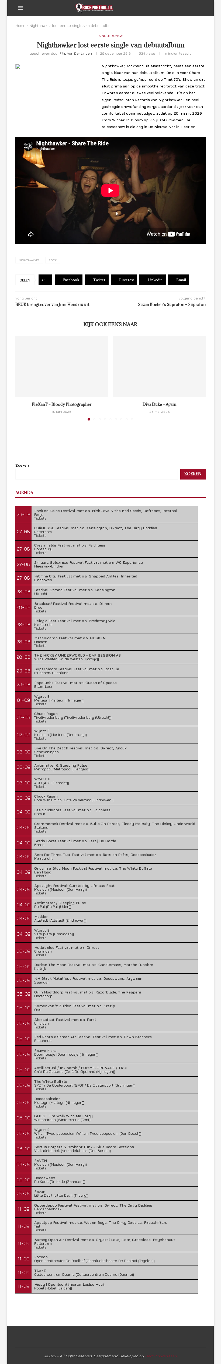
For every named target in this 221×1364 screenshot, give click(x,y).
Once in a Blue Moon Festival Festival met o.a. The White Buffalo (93, 868)
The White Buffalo (50, 1081)
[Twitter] (180, 8)
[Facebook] (175, 8)
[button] (22, 377)
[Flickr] (192, 8)
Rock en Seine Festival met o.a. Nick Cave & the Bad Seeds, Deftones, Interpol (105, 510)
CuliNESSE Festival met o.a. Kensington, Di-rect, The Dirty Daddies (95, 528)
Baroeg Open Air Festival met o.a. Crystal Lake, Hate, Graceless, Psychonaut (104, 1239)
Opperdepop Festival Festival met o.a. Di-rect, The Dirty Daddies (93, 1205)
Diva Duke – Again (159, 404)
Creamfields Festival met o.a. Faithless (69, 545)
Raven (39, 1191)
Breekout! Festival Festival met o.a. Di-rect (73, 603)
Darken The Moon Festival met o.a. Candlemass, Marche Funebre (93, 964)
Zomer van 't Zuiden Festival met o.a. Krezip (74, 1005)
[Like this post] (47, 279)
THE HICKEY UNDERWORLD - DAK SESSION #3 (77, 655)
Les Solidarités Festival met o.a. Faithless (72, 810)
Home (20, 25)
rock (53, 260)
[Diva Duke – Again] (159, 366)
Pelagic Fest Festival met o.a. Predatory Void (74, 620)
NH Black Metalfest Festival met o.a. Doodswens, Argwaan (88, 978)
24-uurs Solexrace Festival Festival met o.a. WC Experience (88, 562)
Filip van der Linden (76, 53)
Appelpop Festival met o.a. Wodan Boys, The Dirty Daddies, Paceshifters (100, 1222)
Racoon (41, 1256)
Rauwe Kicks (45, 1050)
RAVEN (40, 1160)
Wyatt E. (42, 696)
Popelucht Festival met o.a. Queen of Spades (75, 682)
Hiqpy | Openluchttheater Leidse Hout (69, 1284)
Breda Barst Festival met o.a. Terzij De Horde (75, 840)
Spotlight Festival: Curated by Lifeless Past (74, 885)
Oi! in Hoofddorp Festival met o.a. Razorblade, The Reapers (87, 992)
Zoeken (22, 465)
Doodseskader (47, 1098)
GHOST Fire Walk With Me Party (63, 1115)
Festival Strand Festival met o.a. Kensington (74, 589)
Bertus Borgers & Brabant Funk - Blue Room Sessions (84, 1146)
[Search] (200, 8)
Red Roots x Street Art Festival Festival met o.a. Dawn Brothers (93, 1036)
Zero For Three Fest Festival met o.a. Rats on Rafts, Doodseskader (95, 854)
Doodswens (44, 1177)
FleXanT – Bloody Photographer (62, 404)
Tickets (40, 518)
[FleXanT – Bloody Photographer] (61, 366)
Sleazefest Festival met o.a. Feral (65, 1019)
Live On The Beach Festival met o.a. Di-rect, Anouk (80, 748)
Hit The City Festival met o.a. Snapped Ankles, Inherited (85, 576)
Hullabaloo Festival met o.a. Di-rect (66, 947)
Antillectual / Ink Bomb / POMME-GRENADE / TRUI (80, 1067)
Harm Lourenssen (161, 1356)
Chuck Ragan (46, 713)
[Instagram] (186, 8)
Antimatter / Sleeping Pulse (60, 902)
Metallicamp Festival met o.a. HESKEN (70, 638)
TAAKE (40, 1270)
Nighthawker (29, 260)
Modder (41, 916)
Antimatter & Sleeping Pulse (60, 765)
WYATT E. (42, 779)
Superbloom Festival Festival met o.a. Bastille (76, 669)
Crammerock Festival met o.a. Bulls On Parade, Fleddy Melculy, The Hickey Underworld (114, 823)
